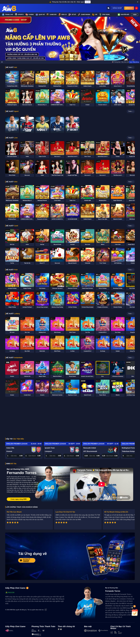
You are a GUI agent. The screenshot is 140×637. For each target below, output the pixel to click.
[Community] (108, 8)
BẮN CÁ (64, 14)
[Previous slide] (4, 38)
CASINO (31, 14)
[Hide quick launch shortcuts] (132, 608)
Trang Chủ (9, 14)
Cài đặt (88, 2)
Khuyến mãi (125, 14)
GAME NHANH (85, 14)
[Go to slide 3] (70, 57)
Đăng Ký (129, 8)
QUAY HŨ (42, 14)
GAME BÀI (53, 14)
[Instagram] (61, 629)
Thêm (134, 14)
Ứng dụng (106, 14)
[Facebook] (59, 629)
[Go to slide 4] (72, 57)
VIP (96, 14)
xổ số (74, 14)
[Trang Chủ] (9, 8)
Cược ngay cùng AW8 (18, 499)
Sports (21, 14)
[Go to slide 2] (69, 57)
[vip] (135, 612)
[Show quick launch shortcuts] (134, 606)
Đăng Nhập (117, 8)
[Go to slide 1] (67, 57)
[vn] (136, 8)
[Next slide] (135, 38)
